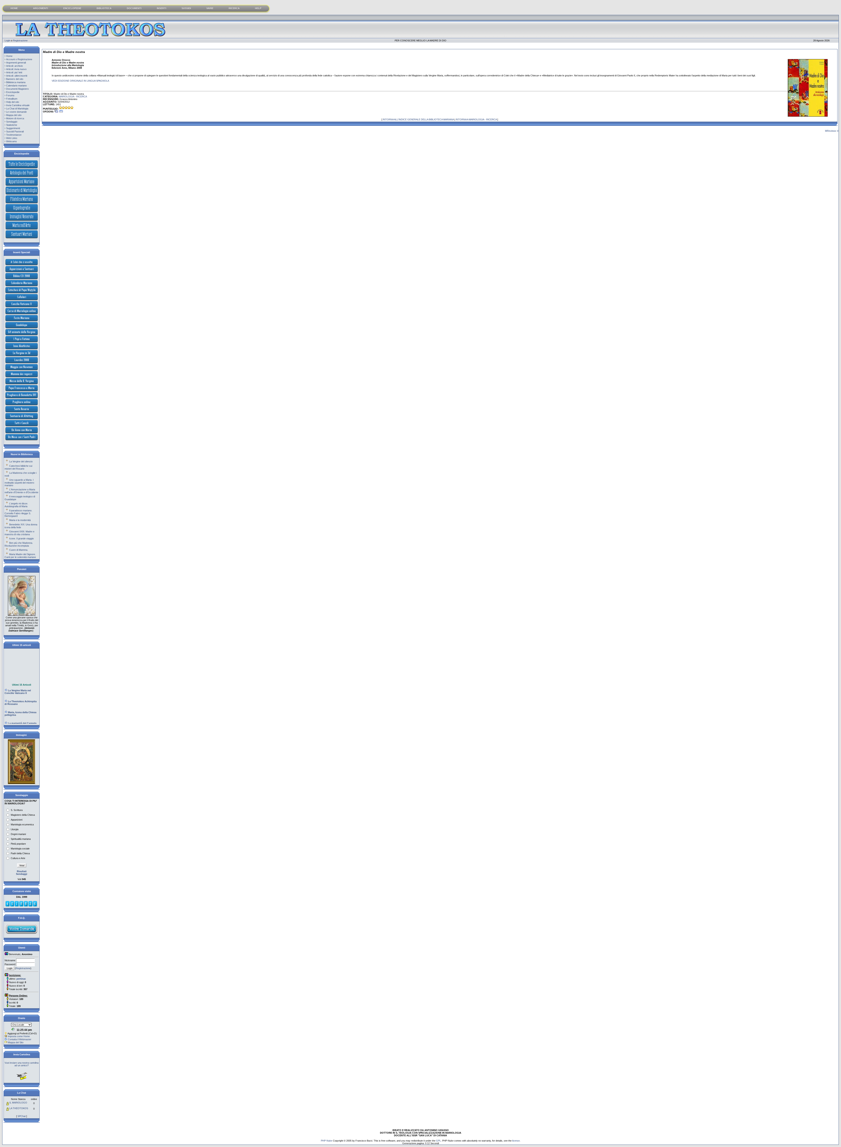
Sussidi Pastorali (15, 131)
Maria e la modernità (20, 520)
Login (7, 40)
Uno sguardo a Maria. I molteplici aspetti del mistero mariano (19, 483)
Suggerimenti (13, 128)
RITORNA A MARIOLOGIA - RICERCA (476, 119)
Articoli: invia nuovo (16, 69)
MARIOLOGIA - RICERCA (73, 96)
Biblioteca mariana (15, 82)
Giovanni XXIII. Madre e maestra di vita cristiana (19, 533)
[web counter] (21, 906)
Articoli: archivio (14, 66)
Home (9, 56)
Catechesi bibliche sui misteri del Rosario (18, 467)
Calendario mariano (16, 85)
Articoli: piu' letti (14, 72)
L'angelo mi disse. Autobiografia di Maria (16, 505)
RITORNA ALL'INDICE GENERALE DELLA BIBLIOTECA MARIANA (418, 119)
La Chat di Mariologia (17, 108)
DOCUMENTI (134, 8)
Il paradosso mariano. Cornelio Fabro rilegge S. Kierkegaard (18, 513)
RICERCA (234, 8)
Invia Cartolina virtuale (18, 105)
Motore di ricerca (15, 118)
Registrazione (20, 40)
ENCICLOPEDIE (72, 8)
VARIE (209, 8)
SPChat (22, 1116)
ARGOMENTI (40, 8)
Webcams (11, 141)
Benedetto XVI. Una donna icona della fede (21, 526)
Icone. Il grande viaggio (21, 538)
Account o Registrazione (19, 59)
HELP (258, 8)
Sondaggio (11, 121)
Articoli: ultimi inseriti (16, 75)
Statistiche (11, 125)
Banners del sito (14, 79)
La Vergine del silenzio (21, 461)
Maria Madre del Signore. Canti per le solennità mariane (20, 555)
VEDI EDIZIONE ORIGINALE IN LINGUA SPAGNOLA (80, 80)
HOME (14, 8)
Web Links (11, 138)
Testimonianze (13, 134)
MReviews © (832, 131)
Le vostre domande (16, 111)
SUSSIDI (186, 8)
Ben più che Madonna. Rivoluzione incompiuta (19, 544)
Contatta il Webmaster (19, 1039)
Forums (10, 95)
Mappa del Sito (15, 1042)
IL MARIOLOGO (18, 1102)
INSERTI (161, 8)
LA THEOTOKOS (18, 1108)
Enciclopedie (12, 92)
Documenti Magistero (17, 89)
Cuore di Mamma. (18, 550)
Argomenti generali (16, 62)
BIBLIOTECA (104, 8)
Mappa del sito (13, 115)
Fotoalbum (11, 98)
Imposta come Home (19, 1036)
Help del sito (12, 102)
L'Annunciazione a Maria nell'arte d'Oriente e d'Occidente (21, 491)
